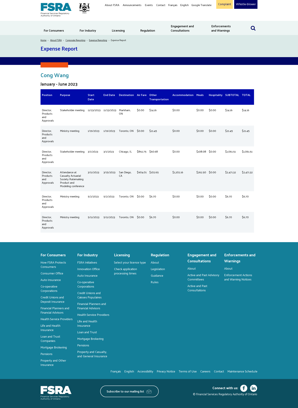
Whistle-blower (246, 4)
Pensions (46, 354)
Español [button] (197, 18)
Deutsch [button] (197, 13)
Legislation (158, 269)
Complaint (224, 4)
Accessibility (145, 371)
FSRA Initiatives (87, 262)
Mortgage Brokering (54, 347)
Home (43, 40)
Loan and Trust (87, 332)
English (184, 4)
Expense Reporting (98, 40)
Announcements (132, 4)
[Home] (63, 9)
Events (149, 4)
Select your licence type (130, 262)
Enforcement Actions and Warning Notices (238, 277)
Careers (205, 371)
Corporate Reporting (75, 40)
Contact (160, 4)
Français (172, 4)
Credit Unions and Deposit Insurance (52, 299)
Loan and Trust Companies (50, 338)
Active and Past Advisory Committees (203, 277)
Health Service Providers (57, 319)
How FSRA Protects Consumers (53, 264)
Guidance (157, 275)
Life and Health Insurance (50, 327)
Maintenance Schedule (242, 371)
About (155, 262)
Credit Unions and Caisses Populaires (89, 295)
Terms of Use (188, 371)
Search (253, 23)
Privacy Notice (166, 371)
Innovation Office (88, 269)
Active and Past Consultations (197, 288)
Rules (154, 282)
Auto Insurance (51, 280)
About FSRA (112, 4)
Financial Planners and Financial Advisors (55, 310)
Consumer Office (52, 273)
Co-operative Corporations (49, 288)
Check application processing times (125, 271)
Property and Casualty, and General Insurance (92, 353)
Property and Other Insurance (53, 362)
